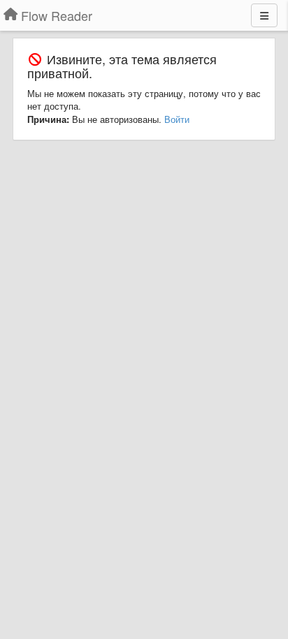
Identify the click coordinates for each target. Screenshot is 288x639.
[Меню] (264, 15)
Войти (176, 119)
